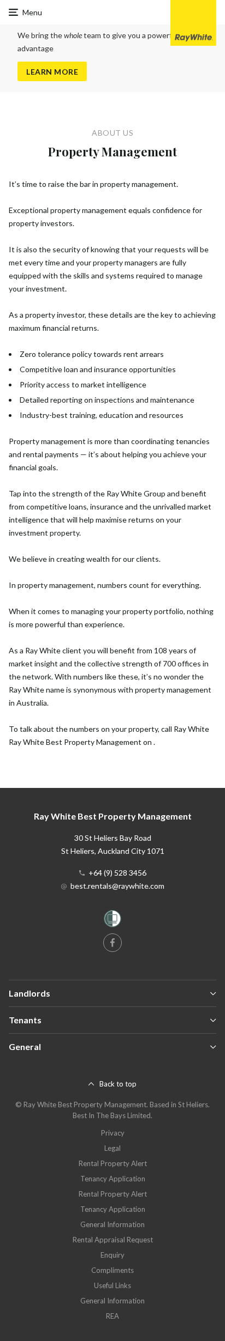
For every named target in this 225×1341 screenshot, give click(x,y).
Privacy (113, 1132)
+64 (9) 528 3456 (117, 872)
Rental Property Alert (113, 1163)
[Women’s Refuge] (112, 920)
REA (112, 1316)
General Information (112, 1224)
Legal (112, 1148)
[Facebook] (112, 942)
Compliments (112, 1270)
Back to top (118, 1083)
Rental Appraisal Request (113, 1239)
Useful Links (112, 1285)
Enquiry (112, 1255)
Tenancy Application (112, 1178)
